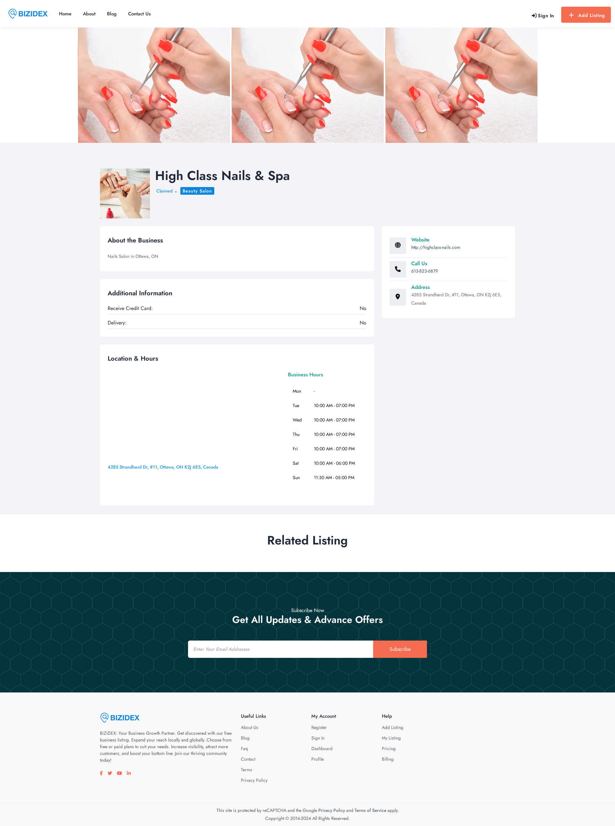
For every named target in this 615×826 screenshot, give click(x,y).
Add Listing (591, 15)
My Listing (391, 738)
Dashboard (321, 748)
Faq (244, 748)
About (89, 13)
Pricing (389, 748)
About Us (249, 727)
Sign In (317, 738)
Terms (246, 769)
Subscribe (400, 649)
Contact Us (139, 13)
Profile (317, 759)
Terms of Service (370, 810)
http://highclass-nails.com (435, 247)
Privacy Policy (254, 780)
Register (319, 727)
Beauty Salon (197, 191)
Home (65, 13)
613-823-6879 (424, 271)
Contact (248, 759)
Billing (388, 759)
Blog (112, 13)
